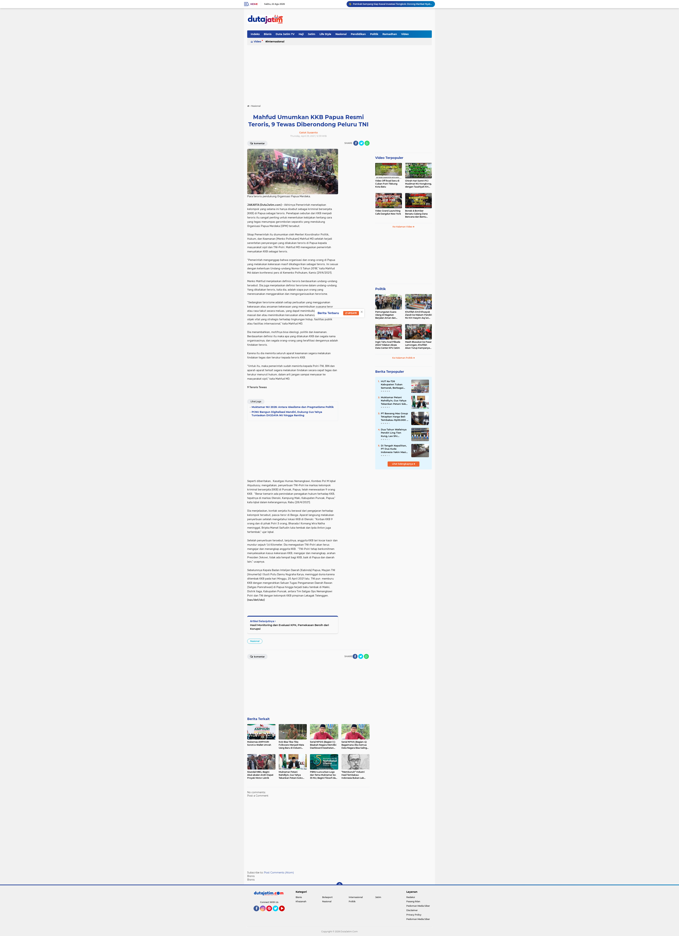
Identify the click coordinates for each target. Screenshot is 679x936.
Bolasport (327, 897)
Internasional (275, 41)
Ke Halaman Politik (402, 357)
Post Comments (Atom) (279, 872)
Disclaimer (412, 910)
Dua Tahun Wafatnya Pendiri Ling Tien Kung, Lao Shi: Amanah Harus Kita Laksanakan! (394, 433)
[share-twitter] (361, 143)
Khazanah (301, 901)
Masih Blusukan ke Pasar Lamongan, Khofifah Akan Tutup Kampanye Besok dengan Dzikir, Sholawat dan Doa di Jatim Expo (418, 345)
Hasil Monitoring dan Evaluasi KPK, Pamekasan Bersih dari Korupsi (289, 626)
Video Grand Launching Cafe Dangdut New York (388, 212)
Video (405, 34)
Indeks (255, 34)
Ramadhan (389, 34)
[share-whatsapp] (367, 143)
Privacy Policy (413, 914)
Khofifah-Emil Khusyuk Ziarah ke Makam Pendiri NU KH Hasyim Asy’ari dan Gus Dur (418, 315)
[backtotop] (339, 885)
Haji (301, 34)
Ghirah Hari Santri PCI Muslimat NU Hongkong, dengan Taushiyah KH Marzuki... (418, 183)
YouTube (284, 912)
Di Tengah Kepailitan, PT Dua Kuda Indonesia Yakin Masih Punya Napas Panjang (394, 449)
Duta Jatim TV (285, 34)
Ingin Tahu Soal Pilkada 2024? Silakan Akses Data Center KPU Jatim (387, 345)
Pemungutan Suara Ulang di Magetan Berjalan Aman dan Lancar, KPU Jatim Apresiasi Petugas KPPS (388, 315)
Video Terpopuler (389, 158)
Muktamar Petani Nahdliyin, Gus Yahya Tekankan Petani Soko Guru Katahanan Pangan (394, 400)
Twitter (277, 912)
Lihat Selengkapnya (403, 464)
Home (254, 4)
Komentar (259, 143)
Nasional (341, 34)
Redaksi (410, 897)
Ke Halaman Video (403, 226)
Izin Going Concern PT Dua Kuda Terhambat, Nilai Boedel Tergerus (388, 4)
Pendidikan (358, 34)
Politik (374, 34)
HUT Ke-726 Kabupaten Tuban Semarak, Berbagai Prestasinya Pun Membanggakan (392, 384)
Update (352, 313)
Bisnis (267, 34)
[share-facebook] (355, 143)
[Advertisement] (367, 19)
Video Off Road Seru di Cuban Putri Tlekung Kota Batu (387, 183)
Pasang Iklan (413, 901)
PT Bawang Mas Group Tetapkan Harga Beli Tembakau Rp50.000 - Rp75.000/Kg (394, 417)
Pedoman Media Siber (418, 906)
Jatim (311, 34)
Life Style (325, 34)
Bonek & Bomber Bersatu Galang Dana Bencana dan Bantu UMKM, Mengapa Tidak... (418, 213)
